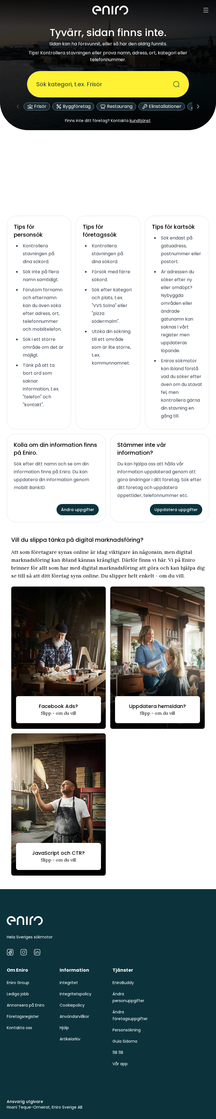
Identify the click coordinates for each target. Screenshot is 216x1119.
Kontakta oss (19, 1028)
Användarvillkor (74, 1016)
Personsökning (126, 1030)
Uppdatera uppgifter (176, 509)
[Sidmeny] (205, 10)
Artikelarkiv (70, 1039)
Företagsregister (23, 1016)
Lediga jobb (18, 994)
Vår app (120, 1064)
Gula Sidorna (124, 1041)
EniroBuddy (123, 982)
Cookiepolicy (72, 1005)
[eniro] (110, 10)
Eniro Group (18, 982)
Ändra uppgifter (77, 509)
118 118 (117, 1052)
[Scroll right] (198, 106)
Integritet (69, 982)
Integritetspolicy (75, 994)
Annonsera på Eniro (25, 1005)
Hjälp (64, 1028)
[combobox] (104, 84)
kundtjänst (140, 120)
